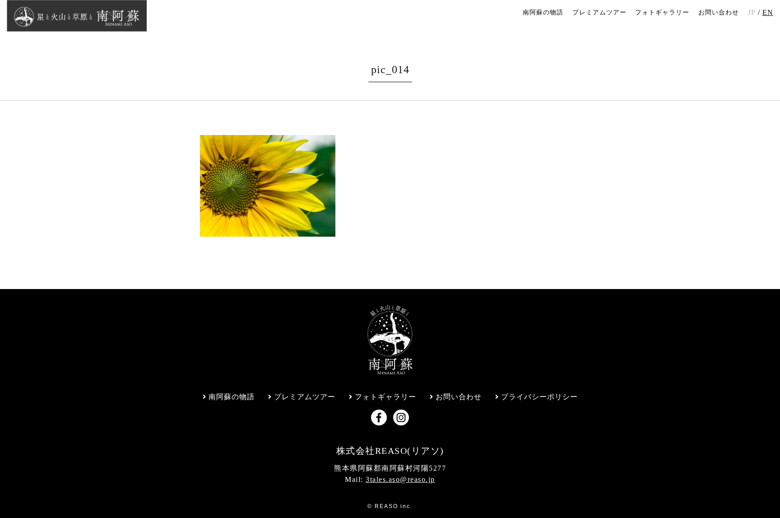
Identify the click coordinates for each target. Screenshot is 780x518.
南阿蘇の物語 (543, 12)
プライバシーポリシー (539, 397)
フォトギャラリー (662, 12)
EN (767, 12)
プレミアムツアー (599, 12)
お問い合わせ (718, 12)
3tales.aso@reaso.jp (400, 479)
